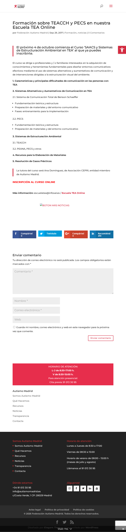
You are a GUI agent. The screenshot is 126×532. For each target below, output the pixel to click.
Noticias (17, 410)
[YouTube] (97, 488)
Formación (71, 32)
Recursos (18, 405)
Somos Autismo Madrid (26, 395)
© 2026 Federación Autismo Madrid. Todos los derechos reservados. (61, 513)
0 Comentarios (96, 32)
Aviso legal (35, 509)
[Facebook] (76, 488)
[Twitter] (83, 488)
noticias (82, 32)
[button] (122, 50)
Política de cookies (83, 509)
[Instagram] (69, 488)
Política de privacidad (57, 509)
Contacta (18, 421)
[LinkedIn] (90, 488)
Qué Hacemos (21, 400)
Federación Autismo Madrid (32, 32)
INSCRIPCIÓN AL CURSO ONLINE (34, 182)
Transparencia (21, 416)
